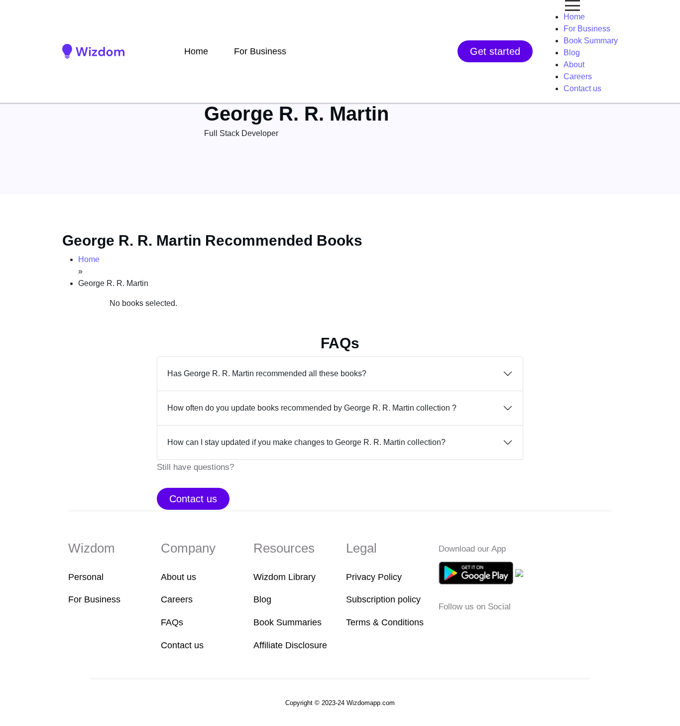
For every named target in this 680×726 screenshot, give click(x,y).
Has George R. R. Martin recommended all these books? (266, 373)
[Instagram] (475, 628)
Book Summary (591, 40)
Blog (572, 52)
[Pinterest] (505, 628)
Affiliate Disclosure (290, 645)
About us (178, 577)
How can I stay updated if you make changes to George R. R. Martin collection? (306, 442)
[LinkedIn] (491, 628)
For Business (260, 51)
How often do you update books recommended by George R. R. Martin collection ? (311, 408)
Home (196, 51)
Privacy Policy (374, 577)
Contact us (582, 88)
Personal (86, 577)
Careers (578, 76)
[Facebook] (445, 628)
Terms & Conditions (385, 622)
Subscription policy (383, 599)
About (574, 64)
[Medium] (460, 628)
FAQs (172, 622)
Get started (495, 51)
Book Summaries (287, 622)
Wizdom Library (284, 577)
